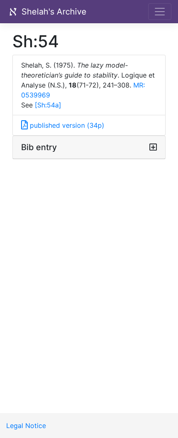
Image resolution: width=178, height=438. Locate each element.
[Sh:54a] (48, 105)
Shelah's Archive (53, 12)
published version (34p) (66, 125)
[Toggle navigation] (159, 11)
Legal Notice (26, 425)
